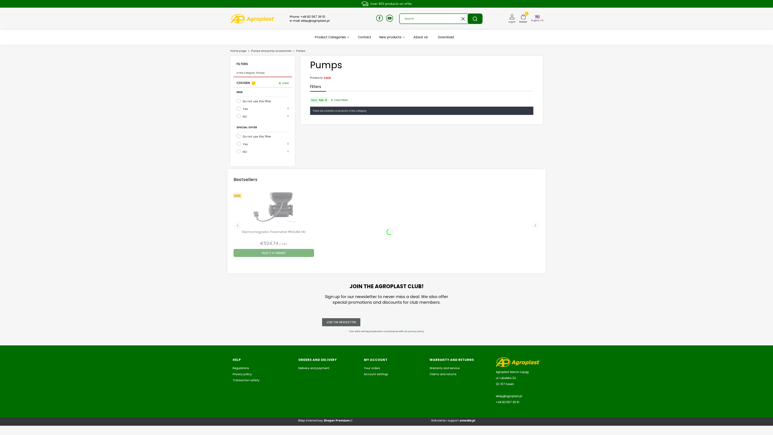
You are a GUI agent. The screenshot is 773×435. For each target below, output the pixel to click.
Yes (245, 109)
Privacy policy (242, 374)
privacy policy (416, 331)
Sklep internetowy (324, 420)
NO (245, 117)
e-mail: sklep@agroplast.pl (310, 21)
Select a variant (274, 253)
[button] (475, 19)
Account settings (376, 374)
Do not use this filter (257, 101)
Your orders (372, 368)
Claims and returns (443, 374)
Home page (238, 51)
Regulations (241, 368)
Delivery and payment (314, 368)
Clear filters (341, 100)
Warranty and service (445, 368)
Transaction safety (246, 380)
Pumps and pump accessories (271, 51)
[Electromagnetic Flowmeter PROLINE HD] (274, 210)
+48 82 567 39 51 (507, 402)
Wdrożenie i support (453, 420)
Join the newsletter (341, 322)
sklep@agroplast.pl (509, 396)
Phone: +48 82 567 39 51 (307, 17)
